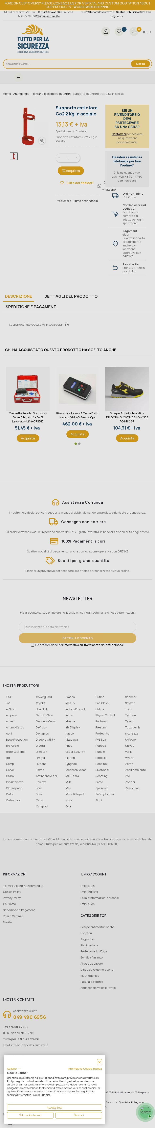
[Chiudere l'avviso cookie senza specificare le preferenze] (99, 1062)
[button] (14, 1068)
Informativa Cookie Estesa (85, 1068)
